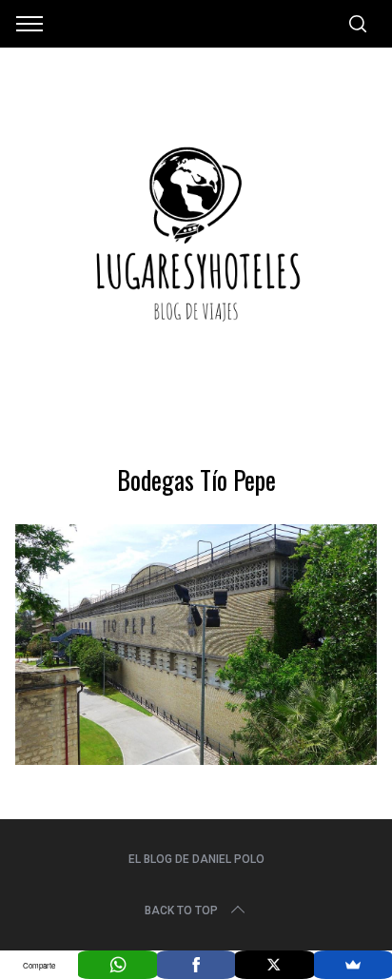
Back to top (181, 910)
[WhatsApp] (117, 964)
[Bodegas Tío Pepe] (195, 758)
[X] (274, 964)
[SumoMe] (353, 964)
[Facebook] (196, 964)
